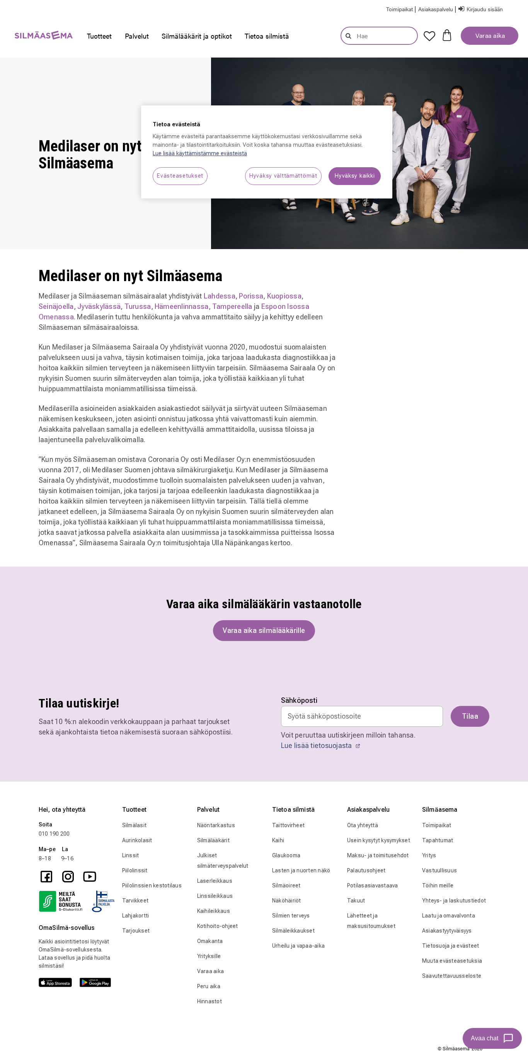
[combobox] (379, 36)
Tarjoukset (136, 931)
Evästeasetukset (180, 176)
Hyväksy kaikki (355, 176)
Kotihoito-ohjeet (217, 926)
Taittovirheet (288, 825)
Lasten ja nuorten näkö (301, 870)
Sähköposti (299, 700)
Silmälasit (134, 825)
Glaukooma (286, 855)
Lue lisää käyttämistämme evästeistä (200, 153)
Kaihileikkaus (213, 911)
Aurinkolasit (137, 840)
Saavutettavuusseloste (451, 976)
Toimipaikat (436, 825)
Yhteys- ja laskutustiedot (454, 900)
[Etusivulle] (40, 36)
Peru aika (208, 986)
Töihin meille (437, 885)
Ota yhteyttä (362, 825)
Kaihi (278, 840)
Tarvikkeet (135, 900)
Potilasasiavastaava (372, 885)
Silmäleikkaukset (293, 931)
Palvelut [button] (137, 36)
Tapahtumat (437, 840)
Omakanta (210, 941)
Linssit (130, 855)
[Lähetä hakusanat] (348, 35)
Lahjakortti (135, 916)
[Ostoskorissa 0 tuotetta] (447, 34)
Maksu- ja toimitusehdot (378, 855)
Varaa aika (489, 35)
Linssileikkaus (215, 896)
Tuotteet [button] (99, 36)
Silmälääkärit (213, 840)
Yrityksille (209, 956)
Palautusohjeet (366, 870)
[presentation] (99, 36)
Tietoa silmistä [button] (267, 36)
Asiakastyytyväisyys (447, 931)
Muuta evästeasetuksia (452, 961)
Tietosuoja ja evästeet (450, 946)
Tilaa (470, 716)
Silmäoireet (286, 885)
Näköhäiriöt (286, 900)
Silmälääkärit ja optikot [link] (197, 36)
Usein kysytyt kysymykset (378, 840)
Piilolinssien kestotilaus (152, 885)
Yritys (429, 855)
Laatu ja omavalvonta (448, 916)
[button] (436, 8)
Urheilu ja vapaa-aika (298, 946)
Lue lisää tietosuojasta (317, 745)
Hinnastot (209, 1001)
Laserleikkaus (214, 881)
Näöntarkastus (216, 825)
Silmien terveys (291, 916)
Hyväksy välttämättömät (283, 176)
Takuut (356, 900)
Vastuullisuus (439, 870)
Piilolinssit (135, 870)
